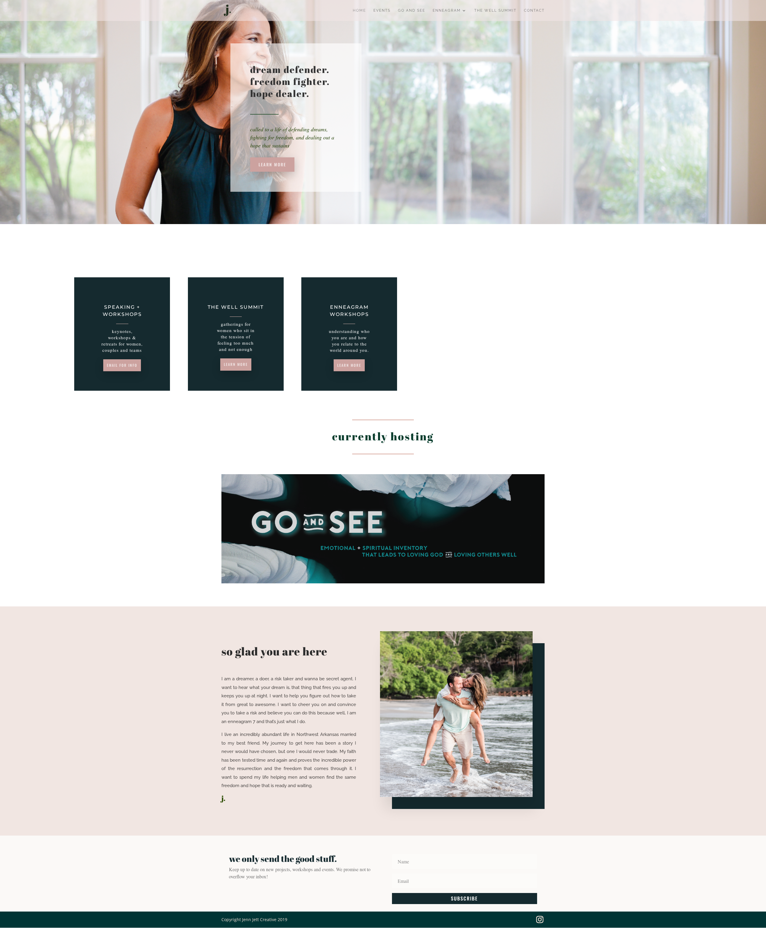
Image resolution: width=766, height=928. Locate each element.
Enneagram (447, 10)
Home (359, 10)
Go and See (411, 10)
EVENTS (381, 10)
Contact (534, 10)
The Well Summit (495, 10)
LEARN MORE (272, 164)
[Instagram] (539, 920)
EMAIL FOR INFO (122, 365)
